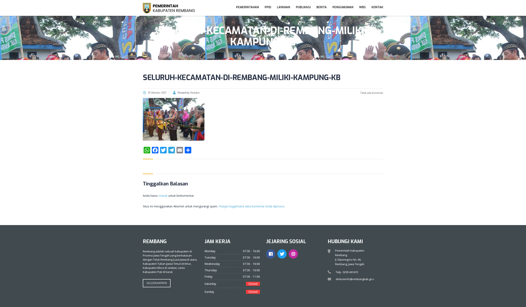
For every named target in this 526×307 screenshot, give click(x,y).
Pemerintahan (247, 7)
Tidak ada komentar (371, 93)
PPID (268, 7)
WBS (362, 7)
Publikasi (303, 7)
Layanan (283, 7)
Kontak (377, 7)
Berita (321, 7)
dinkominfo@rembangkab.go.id (355, 279)
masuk (163, 196)
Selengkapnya (156, 283)
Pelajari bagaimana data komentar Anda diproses (251, 206)
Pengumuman (342, 7)
